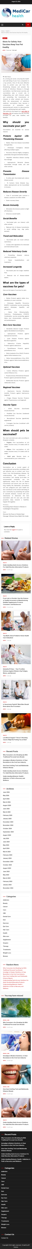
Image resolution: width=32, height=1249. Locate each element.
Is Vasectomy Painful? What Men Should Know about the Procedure (16, 689)
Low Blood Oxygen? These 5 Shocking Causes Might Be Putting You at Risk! (16, 723)
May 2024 (6, 845)
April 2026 (6, 799)
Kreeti (24, 1245)
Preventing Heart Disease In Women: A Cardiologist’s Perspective (14, 506)
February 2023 (7, 881)
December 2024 (8, 822)
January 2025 (7, 818)
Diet (4, 920)
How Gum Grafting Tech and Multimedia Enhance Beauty (16, 1074)
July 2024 (6, 838)
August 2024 (7, 835)
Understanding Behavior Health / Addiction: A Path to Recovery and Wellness (14, 778)
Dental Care (7, 916)
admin (4, 50)
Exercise (6, 923)
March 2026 (6, 802)
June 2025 (6, 809)
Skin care (6, 936)
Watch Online (28, 25)
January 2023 (7, 885)
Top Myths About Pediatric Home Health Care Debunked (16, 621)
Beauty (5, 903)
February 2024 (7, 855)
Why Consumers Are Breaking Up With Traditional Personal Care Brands (16, 1008)
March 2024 (6, 852)
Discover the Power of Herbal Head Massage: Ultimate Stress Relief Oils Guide (15, 514)
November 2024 (8, 825)
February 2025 (7, 815)
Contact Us (4, 1238)
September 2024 (8, 832)
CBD (4, 913)
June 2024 (6, 842)
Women (5, 956)
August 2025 (7, 805)
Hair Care (6, 930)
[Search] (22, 24)
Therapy (5, 946)
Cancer (5, 906)
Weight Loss (7, 953)
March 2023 (6, 878)
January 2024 (7, 858)
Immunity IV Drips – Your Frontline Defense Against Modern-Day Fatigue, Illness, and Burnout (16, 654)
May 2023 (6, 875)
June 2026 (6, 792)
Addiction (6, 900)
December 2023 (8, 861)
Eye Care (6, 926)
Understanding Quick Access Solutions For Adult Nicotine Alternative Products (16, 550)
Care (4, 910)
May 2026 (6, 795)
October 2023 (7, 865)
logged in (14, 529)
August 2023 (7, 868)
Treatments (7, 949)
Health (5, 38)
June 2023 (6, 871)
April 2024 (6, 848)
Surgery (5, 943)
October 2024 (7, 828)
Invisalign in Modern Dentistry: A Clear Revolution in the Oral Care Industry (16, 1041)
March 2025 (6, 812)
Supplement (7, 939)
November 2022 (8, 888)
